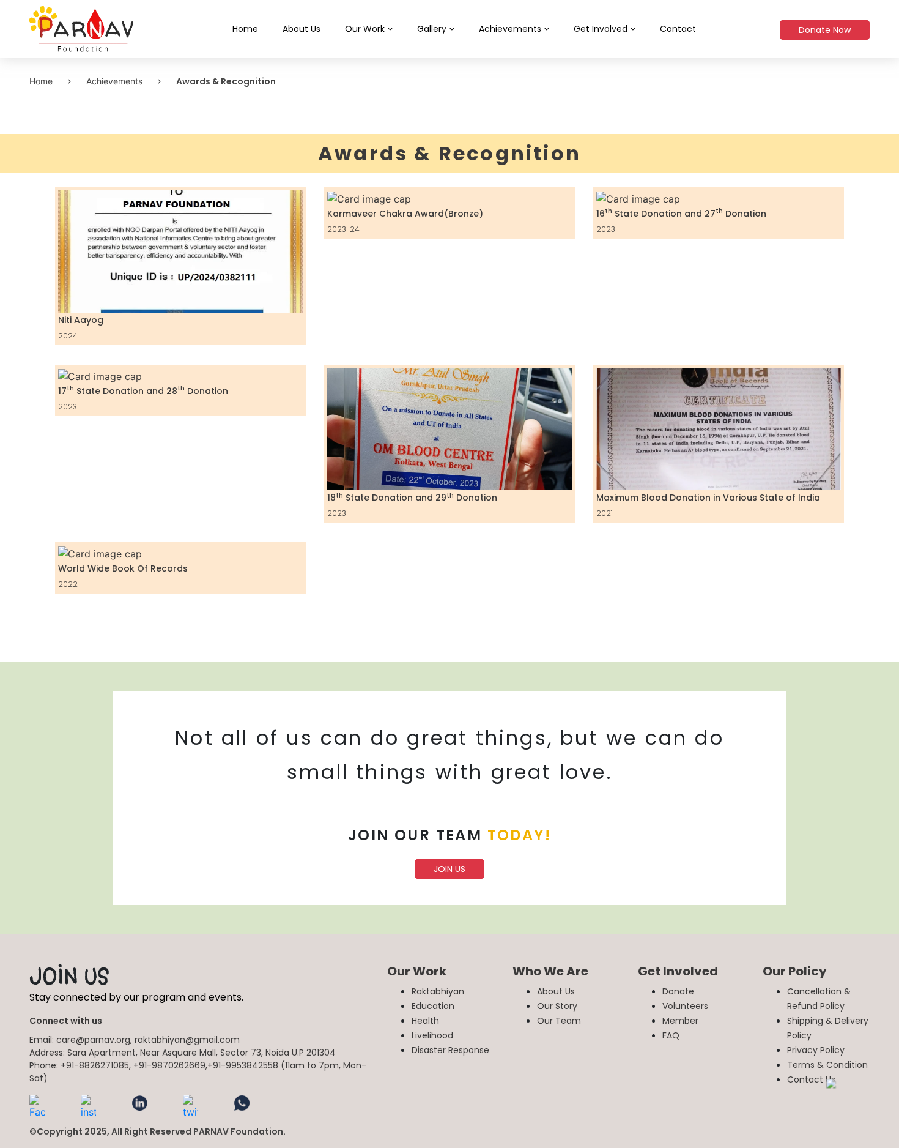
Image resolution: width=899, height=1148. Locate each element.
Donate (678, 991)
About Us (301, 29)
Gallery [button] (433, 29)
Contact (678, 29)
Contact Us (811, 1079)
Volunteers (685, 1006)
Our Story (557, 1006)
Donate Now (825, 30)
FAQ (670, 1035)
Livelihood (432, 1035)
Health (425, 1021)
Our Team (559, 1021)
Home (245, 29)
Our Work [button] (366, 29)
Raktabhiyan (438, 991)
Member (680, 1021)
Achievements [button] (511, 29)
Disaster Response (450, 1050)
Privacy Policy (816, 1050)
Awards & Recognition (226, 81)
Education (433, 1006)
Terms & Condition (827, 1065)
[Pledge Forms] (856, 1105)
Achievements (114, 81)
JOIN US (449, 869)
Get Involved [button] (602, 29)
